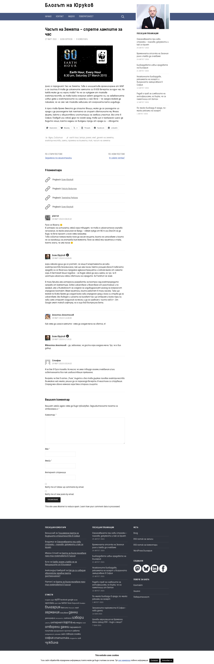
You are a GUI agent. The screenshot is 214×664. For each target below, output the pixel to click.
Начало (48, 17)
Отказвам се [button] (167, 660)
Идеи (51, 138)
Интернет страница (55, 473)
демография (50, 618)
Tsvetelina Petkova (70, 198)
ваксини (64, 608)
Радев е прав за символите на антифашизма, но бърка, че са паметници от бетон (151, 96)
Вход (136, 533)
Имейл (48, 461)
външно (71, 608)
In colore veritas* (117, 158)
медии (79, 623)
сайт (63, 634)
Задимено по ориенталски (58, 158)
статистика (61, 638)
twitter (64, 603)
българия (52, 607)
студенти (73, 638)
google (70, 600)
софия (49, 638)
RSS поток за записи (143, 539)
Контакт (60, 17)
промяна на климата (78, 141)
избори (78, 618)
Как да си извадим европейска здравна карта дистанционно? (65, 573)
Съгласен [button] (154, 660)
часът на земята (101, 141)
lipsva (76, 600)
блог (70, 603)
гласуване (64, 613)
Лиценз (71, 17)
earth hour (74, 138)
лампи (64, 141)
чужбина (51, 643)
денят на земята (105, 138)
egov (52, 600)
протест (68, 631)
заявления (68, 618)
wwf (94, 138)
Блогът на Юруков (69, 5)
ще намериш (124, 661)
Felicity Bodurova (69, 189)
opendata (49, 603)
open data (57, 603)
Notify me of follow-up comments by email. (64, 487)
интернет (57, 622)
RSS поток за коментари (145, 545)
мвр (74, 623)
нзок (84, 623)
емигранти (59, 618)
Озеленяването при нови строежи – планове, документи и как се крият (153, 42)
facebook (63, 600)
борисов (75, 603)
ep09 (57, 600)
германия (52, 612)
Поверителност (86, 17)
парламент (75, 627)
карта (68, 622)
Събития (58, 138)
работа (76, 631)
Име (47, 449)
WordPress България (143, 551)
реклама (57, 634)
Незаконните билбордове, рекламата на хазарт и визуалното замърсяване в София (109, 570)
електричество (53, 141)
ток (90, 141)
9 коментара (82, 39)
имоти (47, 623)
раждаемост (49, 634)
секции (70, 634)
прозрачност (59, 631)
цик (79, 638)
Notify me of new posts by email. (59, 494)
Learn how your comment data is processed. (100, 507)
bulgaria (47, 600)
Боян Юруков (66, 39)
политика (49, 631)
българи (82, 603)
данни (73, 612)
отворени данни (57, 627)
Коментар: (50, 415)
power (88, 138)
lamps (82, 138)
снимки (77, 634)
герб (77, 608)
